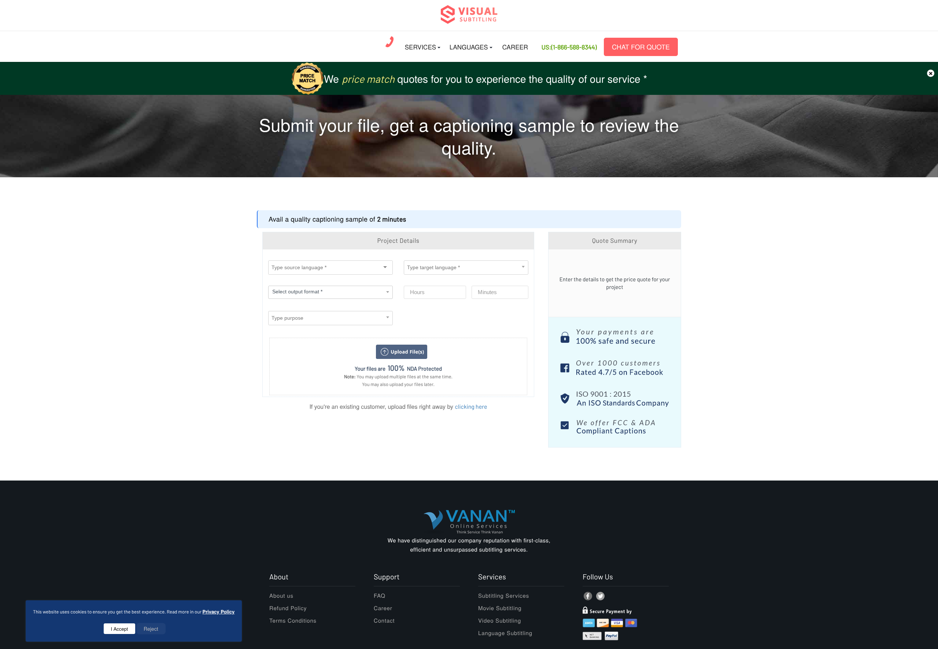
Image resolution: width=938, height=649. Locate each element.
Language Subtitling (505, 633)
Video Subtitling (499, 620)
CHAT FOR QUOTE (641, 47)
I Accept (119, 628)
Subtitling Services (503, 596)
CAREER (515, 46)
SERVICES (420, 46)
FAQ (379, 596)
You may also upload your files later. (398, 384)
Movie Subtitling (499, 608)
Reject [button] (151, 628)
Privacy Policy (219, 611)
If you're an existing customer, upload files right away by (398, 406)
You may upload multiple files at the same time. (398, 376)
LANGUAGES (469, 46)
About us (281, 596)
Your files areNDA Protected (398, 368)
